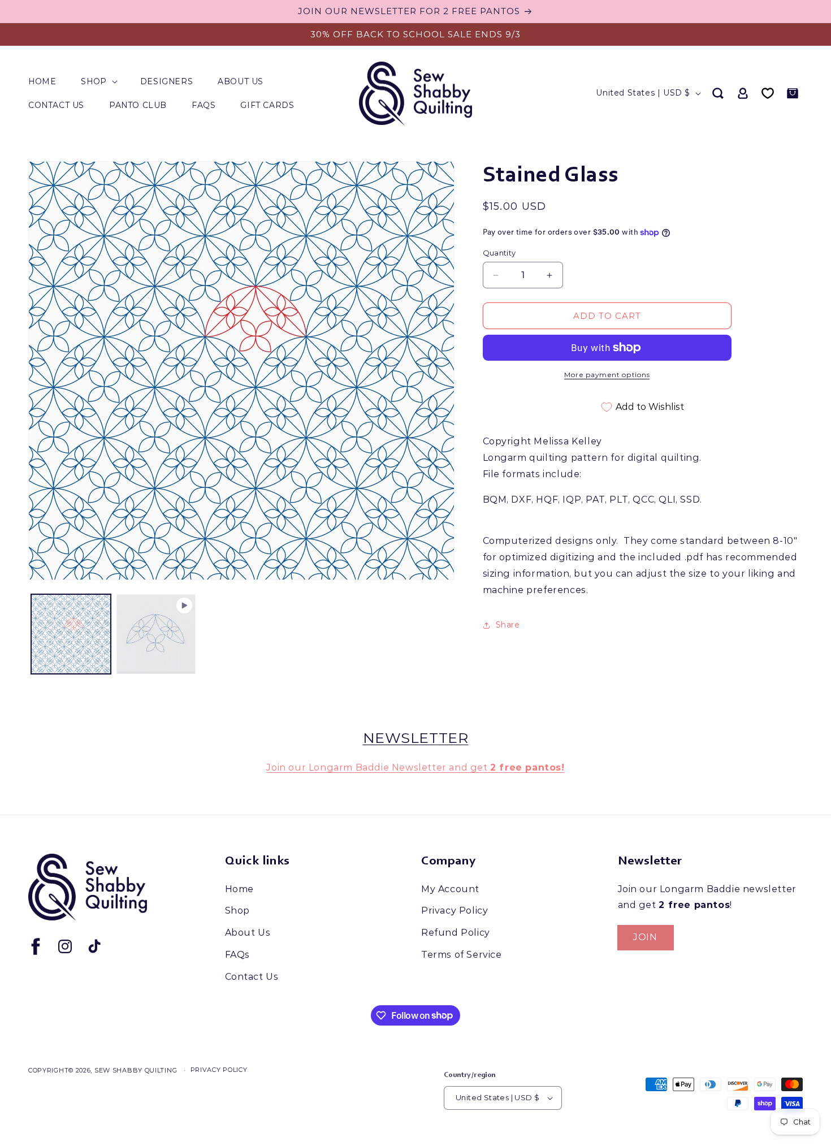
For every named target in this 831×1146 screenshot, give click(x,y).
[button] (98, 81)
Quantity (499, 252)
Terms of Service (461, 954)
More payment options (607, 374)
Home (239, 889)
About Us (248, 932)
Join (645, 937)
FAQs (237, 954)
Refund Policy (455, 932)
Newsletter (416, 737)
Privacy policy (219, 1070)
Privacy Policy (454, 910)
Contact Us (252, 976)
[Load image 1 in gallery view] (71, 634)
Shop (237, 910)
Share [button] (508, 625)
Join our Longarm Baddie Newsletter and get (415, 767)
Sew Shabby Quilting (135, 1070)
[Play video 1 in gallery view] (156, 634)
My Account (450, 889)
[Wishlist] (767, 93)
